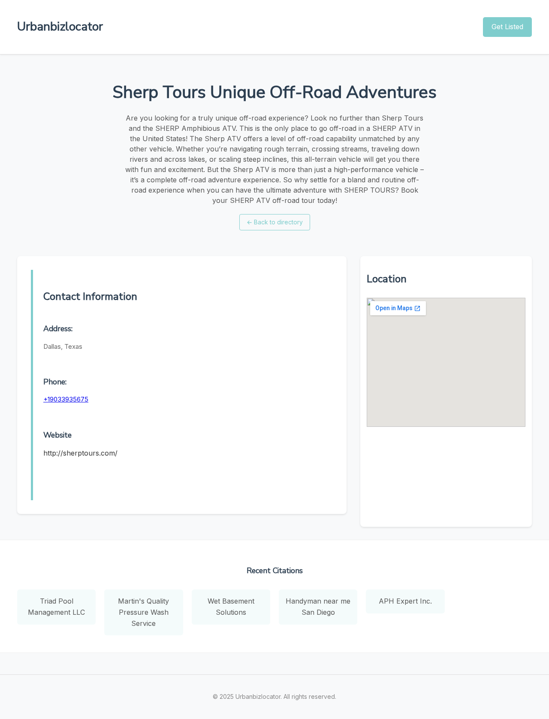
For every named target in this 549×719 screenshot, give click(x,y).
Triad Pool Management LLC (56, 606)
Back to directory (275, 222)
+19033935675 (65, 399)
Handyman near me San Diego (318, 606)
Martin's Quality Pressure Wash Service (143, 612)
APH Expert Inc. (405, 601)
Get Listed (507, 26)
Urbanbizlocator (60, 26)
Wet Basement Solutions (231, 606)
